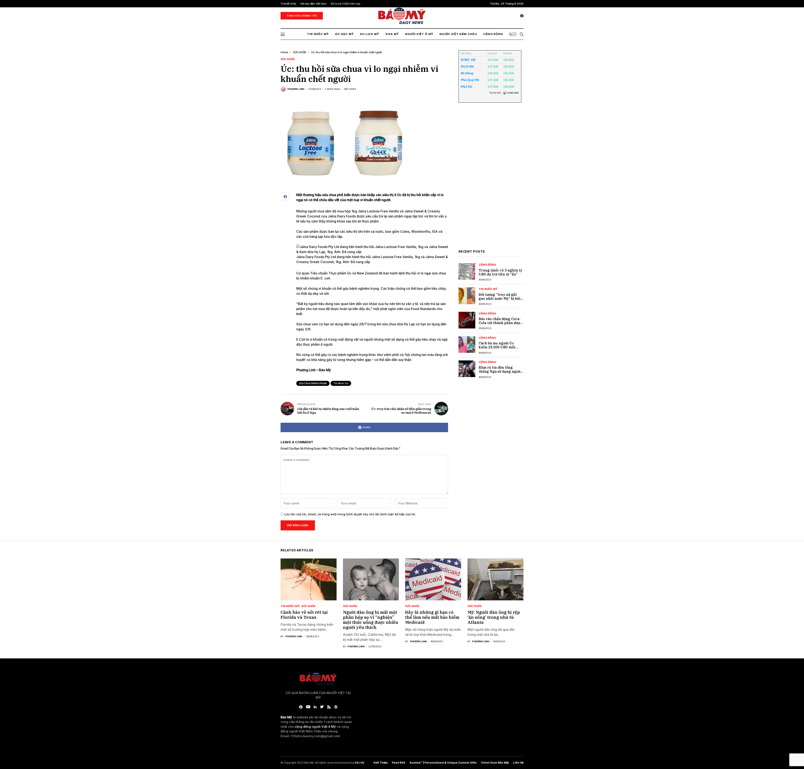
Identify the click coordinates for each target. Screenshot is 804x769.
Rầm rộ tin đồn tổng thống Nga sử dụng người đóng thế (500, 371)
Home (284, 52)
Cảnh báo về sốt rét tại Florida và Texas (304, 614)
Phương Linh (295, 89)
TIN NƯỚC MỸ (488, 289)
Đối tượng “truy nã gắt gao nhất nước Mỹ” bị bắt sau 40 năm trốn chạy (500, 298)
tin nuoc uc (340, 383)
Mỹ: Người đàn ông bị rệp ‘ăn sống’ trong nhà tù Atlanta (494, 617)
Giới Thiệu (380, 762)
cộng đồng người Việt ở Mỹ (315, 727)
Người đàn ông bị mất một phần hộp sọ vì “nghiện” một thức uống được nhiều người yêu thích (370, 619)
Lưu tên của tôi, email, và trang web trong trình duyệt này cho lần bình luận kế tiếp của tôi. (350, 514)
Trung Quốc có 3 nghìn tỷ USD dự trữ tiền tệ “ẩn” (500, 272)
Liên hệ (518, 762)
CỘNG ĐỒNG (487, 264)
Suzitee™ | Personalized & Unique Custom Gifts (443, 762)
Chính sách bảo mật (495, 762)
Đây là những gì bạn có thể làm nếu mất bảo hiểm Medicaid (432, 617)
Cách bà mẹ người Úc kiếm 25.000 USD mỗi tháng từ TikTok (497, 347)
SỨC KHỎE (299, 52)
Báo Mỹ (359, 762)
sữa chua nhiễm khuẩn (313, 383)
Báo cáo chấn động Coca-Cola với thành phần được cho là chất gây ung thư (500, 323)
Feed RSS (398, 762)
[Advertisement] (490, 179)
